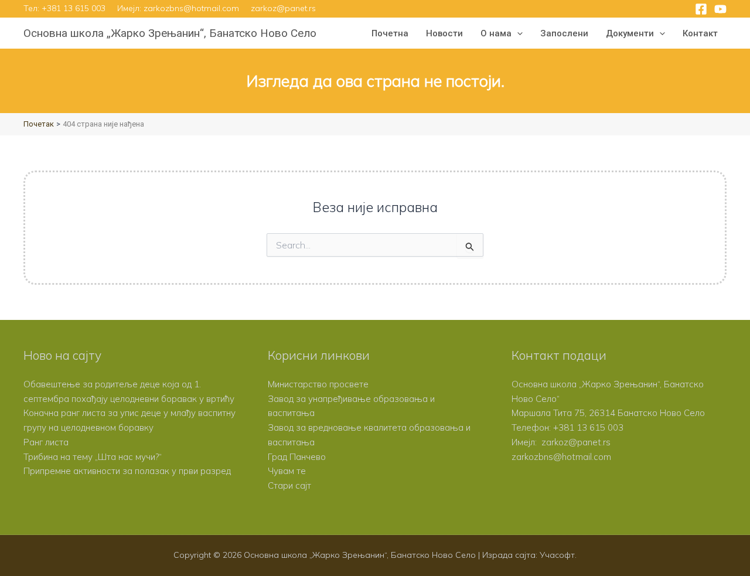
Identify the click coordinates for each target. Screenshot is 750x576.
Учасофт (557, 555)
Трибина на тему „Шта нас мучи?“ (92, 456)
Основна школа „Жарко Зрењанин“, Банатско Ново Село (169, 33)
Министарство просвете (318, 384)
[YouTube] (720, 9)
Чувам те (287, 470)
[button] (517, 33)
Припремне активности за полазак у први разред (127, 470)
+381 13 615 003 (73, 8)
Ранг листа (46, 442)
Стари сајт (289, 485)
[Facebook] (701, 9)
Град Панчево (297, 456)
